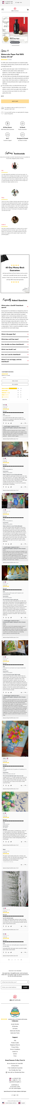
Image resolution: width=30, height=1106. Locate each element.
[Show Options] (27, 982)
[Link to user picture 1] (15, 449)
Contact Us (15, 1051)
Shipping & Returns (15, 1045)
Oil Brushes (15, 1026)
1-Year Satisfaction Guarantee (15, 1068)
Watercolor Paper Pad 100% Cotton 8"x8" (10, 955)
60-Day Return (15, 1065)
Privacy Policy (15, 1047)
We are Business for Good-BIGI (15, 1063)
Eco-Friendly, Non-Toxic (15, 1070)
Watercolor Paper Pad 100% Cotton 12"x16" (11, 490)
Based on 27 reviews (6, 375)
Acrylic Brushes (15, 1024)
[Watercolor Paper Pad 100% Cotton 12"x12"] (11, 45)
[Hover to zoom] (15, 29)
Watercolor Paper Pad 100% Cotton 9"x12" (10, 438)
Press (15, 1056)
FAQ (15, 1040)
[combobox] (14, 982)
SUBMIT (25, 987)
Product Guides (15, 1042)
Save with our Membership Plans (16, 1072)
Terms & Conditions (15, 1049)
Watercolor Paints (15, 1033)
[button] (4, 59)
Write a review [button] (15, 380)
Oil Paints (15, 1028)
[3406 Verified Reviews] (15, 1017)
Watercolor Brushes (15, 1030)
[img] (15, 409)
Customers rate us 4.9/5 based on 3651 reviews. (17, 1019)
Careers (15, 1053)
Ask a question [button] (15, 384)
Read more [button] (5, 541)
